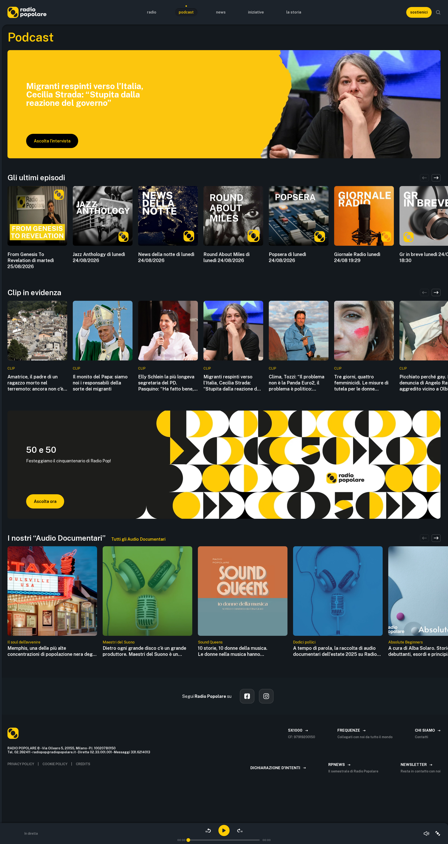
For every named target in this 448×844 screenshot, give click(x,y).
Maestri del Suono (119, 642)
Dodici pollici (304, 642)
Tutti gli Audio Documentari (138, 539)
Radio (151, 12)
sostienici (419, 12)
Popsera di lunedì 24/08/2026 (287, 257)
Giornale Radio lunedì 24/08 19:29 (357, 257)
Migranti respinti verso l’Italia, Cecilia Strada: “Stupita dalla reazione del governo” (232, 383)
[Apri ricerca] (438, 12)
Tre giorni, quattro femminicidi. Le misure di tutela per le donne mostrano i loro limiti (361, 383)
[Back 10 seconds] (208, 830)
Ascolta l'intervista (52, 140)
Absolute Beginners (405, 642)
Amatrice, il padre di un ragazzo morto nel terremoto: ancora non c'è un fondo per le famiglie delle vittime (35, 383)
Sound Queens (210, 642)
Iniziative (256, 12)
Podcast (186, 12)
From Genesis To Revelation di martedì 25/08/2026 (30, 260)
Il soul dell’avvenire (23, 642)
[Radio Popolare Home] (26, 12)
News (221, 12)
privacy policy (20, 764)
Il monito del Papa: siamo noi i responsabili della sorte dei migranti (100, 383)
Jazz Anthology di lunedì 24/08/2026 (99, 257)
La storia (293, 12)
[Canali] (438, 833)
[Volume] (426, 833)
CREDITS (83, 764)
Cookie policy (54, 764)
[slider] (188, 840)
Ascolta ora (45, 501)
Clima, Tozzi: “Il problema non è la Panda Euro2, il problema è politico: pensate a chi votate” (296, 383)
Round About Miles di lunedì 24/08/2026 (226, 257)
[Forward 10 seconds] (240, 830)
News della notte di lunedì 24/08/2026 (166, 257)
